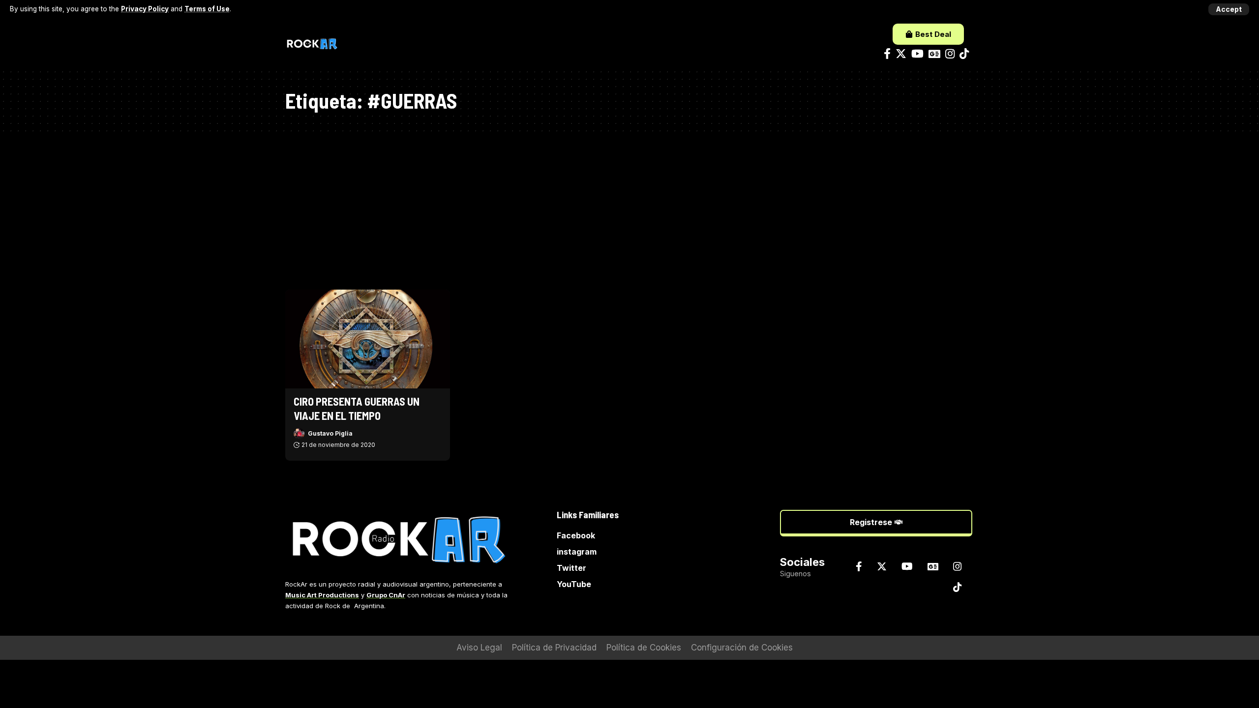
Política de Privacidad (554, 647)
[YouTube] (917, 54)
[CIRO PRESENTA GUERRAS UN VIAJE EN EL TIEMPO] (367, 339)
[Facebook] (887, 54)
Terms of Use (207, 9)
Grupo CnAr (385, 595)
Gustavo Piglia (330, 433)
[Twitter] (901, 54)
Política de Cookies (643, 647)
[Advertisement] (629, 206)
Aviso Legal (479, 647)
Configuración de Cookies (742, 647)
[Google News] (934, 54)
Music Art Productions (322, 595)
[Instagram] (950, 54)
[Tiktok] (964, 54)
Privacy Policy (145, 9)
